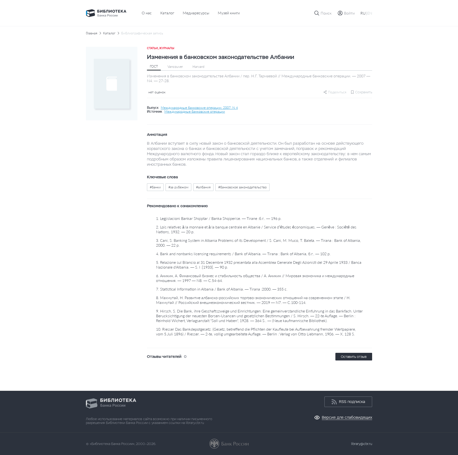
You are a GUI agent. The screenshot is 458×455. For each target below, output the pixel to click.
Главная (91, 33)
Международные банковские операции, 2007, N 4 (199, 108)
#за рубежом (178, 187)
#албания (203, 187)
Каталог (167, 13)
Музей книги (229, 13)
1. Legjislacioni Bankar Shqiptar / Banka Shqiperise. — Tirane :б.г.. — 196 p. (218, 218)
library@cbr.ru (361, 444)
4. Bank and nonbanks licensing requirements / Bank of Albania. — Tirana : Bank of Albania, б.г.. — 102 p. (243, 253)
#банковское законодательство (242, 187)
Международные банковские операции (194, 111)
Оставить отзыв (354, 356)
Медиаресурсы (196, 13)
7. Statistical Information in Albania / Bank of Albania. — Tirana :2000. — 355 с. (221, 289)
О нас (147, 13)
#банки (155, 187)
